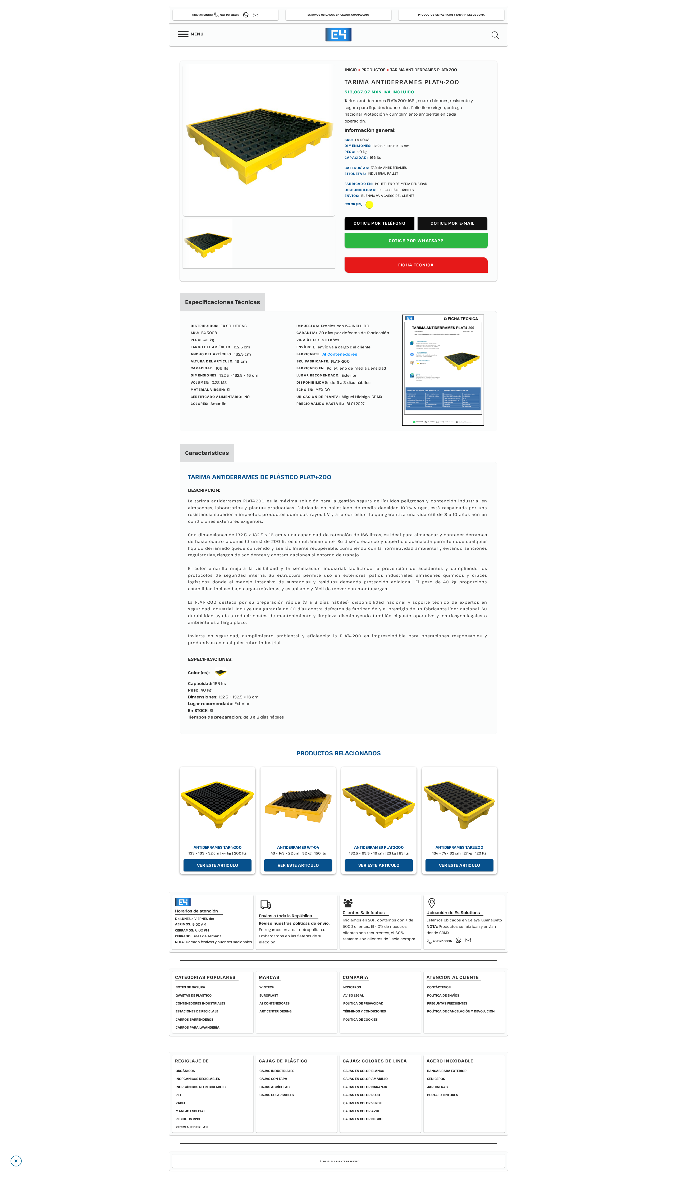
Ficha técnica (416, 264)
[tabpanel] (338, 371)
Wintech (266, 987)
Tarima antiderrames (389, 167)
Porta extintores (442, 1095)
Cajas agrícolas (274, 1087)
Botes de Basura (190, 987)
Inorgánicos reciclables (198, 1078)
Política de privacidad (363, 1003)
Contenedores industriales (200, 1003)
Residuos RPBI (188, 1119)
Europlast (268, 995)
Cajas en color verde (362, 1103)
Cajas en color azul (361, 1111)
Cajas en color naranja (365, 1087)
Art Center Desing (275, 1011)
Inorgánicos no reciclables (201, 1087)
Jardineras (437, 1087)
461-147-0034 (229, 15)
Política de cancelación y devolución (461, 1011)
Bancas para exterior (446, 1071)
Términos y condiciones (364, 1011)
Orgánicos (185, 1071)
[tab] (222, 302)
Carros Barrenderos (194, 1019)
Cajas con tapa (273, 1078)
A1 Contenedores (339, 354)
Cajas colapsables (276, 1095)
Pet (178, 1095)
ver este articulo (217, 865)
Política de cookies (360, 1019)
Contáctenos (439, 987)
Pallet (392, 173)
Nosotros (352, 987)
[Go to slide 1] (207, 243)
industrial (377, 173)
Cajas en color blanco (363, 1071)
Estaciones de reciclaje (197, 1011)
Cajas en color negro (362, 1119)
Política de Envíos (443, 995)
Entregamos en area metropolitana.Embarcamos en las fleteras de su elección (294, 932)
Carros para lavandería (197, 1027)
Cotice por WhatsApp (416, 240)
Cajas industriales (276, 1071)
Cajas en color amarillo (365, 1078)
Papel (181, 1103)
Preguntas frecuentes (447, 1003)
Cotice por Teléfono (380, 223)
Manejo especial (190, 1111)
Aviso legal (353, 995)
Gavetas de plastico (194, 995)
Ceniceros (436, 1078)
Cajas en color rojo (361, 1095)
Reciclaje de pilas (192, 1127)
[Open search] (495, 35)
